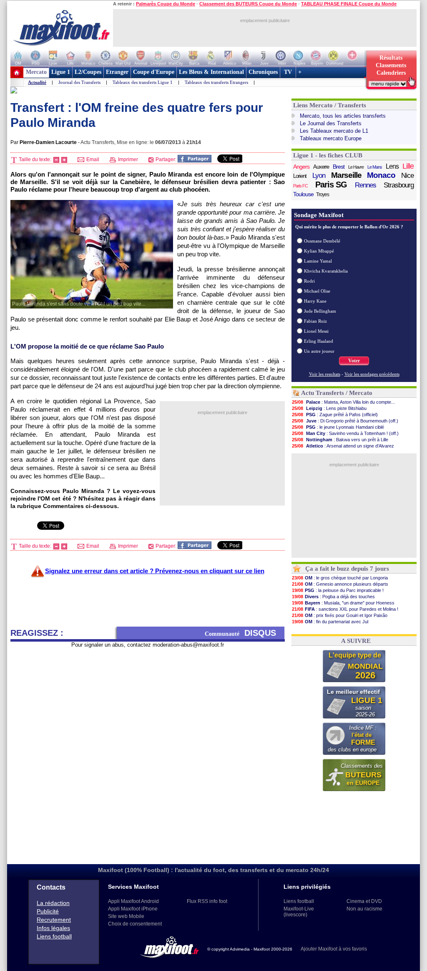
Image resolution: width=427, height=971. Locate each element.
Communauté (240, 632)
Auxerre (321, 167)
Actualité (37, 82)
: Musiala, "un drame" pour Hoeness (343, 602)
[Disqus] (147, 752)
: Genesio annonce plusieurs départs (340, 584)
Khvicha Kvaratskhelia (326, 270)
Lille (408, 166)
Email (92, 159)
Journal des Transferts (79, 82)
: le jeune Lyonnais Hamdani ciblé (338, 427)
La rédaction (53, 903)
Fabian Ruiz (315, 321)
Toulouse (303, 194)
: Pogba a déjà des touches (333, 596)
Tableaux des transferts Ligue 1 (143, 82)
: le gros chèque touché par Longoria (340, 577)
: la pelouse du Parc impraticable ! (338, 590)
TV (288, 72)
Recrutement (54, 919)
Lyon (318, 176)
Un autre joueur (319, 351)
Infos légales (53, 928)
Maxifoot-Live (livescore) (299, 912)
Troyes (322, 194)
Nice (407, 176)
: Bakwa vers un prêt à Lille (340, 439)
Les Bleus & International (211, 72)
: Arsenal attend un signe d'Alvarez (343, 445)
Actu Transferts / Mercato (336, 392)
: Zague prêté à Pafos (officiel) (335, 414)
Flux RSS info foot (207, 901)
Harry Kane (315, 300)
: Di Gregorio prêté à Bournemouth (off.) (345, 420)
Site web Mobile (126, 916)
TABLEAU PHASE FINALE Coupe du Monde (349, 3)
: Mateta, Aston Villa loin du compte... (343, 402)
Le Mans (374, 166)
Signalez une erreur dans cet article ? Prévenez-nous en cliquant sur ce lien (154, 570)
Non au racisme (364, 909)
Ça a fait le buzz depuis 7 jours (347, 568)
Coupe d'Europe (153, 72)
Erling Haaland (318, 341)
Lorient (299, 176)
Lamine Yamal (318, 260)
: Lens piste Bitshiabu (329, 408)
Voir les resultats (324, 374)
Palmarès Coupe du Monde (165, 3)
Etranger (117, 72)
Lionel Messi (316, 331)
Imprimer (127, 159)
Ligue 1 (60, 72)
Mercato (36, 72)
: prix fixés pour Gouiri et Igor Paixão (339, 615)
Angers (301, 166)
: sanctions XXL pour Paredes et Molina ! (345, 609)
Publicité (48, 911)
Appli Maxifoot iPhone (133, 909)
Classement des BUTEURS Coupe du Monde (248, 3)
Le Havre (356, 166)
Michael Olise (317, 290)
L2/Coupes (88, 72)
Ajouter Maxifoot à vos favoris (334, 949)
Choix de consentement (135, 924)
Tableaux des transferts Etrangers (216, 82)
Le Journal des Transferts (331, 123)
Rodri (309, 280)
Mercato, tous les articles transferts (343, 116)
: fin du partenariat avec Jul (330, 621)
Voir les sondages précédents (371, 374)
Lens (392, 166)
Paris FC (300, 185)
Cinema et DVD (364, 901)
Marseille (346, 175)
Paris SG (331, 184)
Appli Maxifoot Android (133, 901)
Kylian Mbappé (319, 250)
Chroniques (263, 72)
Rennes (365, 185)
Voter (354, 361)
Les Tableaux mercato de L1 (334, 131)
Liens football (54, 936)
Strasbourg (399, 185)
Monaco (381, 175)
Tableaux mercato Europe (331, 138)
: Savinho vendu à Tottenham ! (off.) (345, 433)
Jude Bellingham (320, 311)
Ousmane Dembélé (322, 240)
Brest (338, 166)
